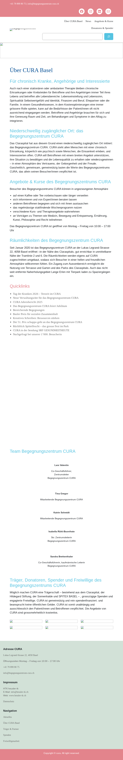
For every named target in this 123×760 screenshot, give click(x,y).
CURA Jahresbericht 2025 (27, 302)
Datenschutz (8, 701)
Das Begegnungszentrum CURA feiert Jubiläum (40, 306)
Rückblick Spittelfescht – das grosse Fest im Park (41, 326)
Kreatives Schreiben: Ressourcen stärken (36, 318)
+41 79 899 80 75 (18, 3)
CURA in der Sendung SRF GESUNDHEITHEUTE (41, 330)
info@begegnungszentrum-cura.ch (43, 3)
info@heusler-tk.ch (19, 692)
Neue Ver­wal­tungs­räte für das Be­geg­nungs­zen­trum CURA (45, 297)
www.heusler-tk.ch (17, 695)
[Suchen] (108, 36)
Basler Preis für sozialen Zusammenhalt (35, 314)
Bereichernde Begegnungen (29, 310)
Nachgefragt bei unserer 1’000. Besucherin (37, 334)
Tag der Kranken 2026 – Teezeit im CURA (37, 293)
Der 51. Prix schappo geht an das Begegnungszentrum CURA (47, 322)
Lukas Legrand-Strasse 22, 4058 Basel (20, 655)
